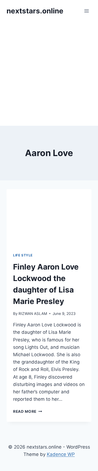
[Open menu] (86, 11)
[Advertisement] (49, 74)
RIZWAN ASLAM (33, 313)
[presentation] (49, 217)
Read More (27, 411)
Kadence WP (61, 454)
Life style (23, 255)
